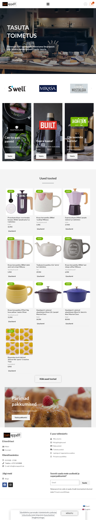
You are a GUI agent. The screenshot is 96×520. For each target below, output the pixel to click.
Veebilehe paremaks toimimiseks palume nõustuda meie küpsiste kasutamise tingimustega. (38, 515)
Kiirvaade (19, 214)
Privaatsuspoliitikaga (61, 492)
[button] (5, 88)
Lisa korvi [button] (12, 231)
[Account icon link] (85, 4)
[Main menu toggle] (48, 4)
